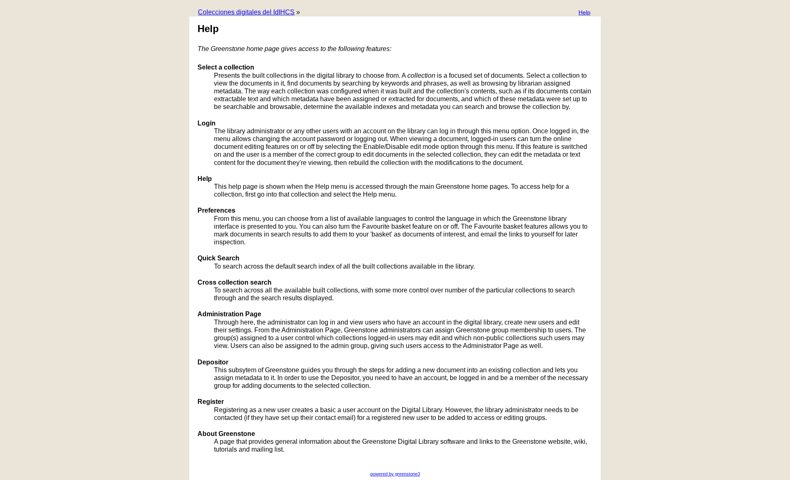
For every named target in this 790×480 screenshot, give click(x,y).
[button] (584, 13)
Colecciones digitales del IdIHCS (246, 12)
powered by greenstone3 (395, 473)
